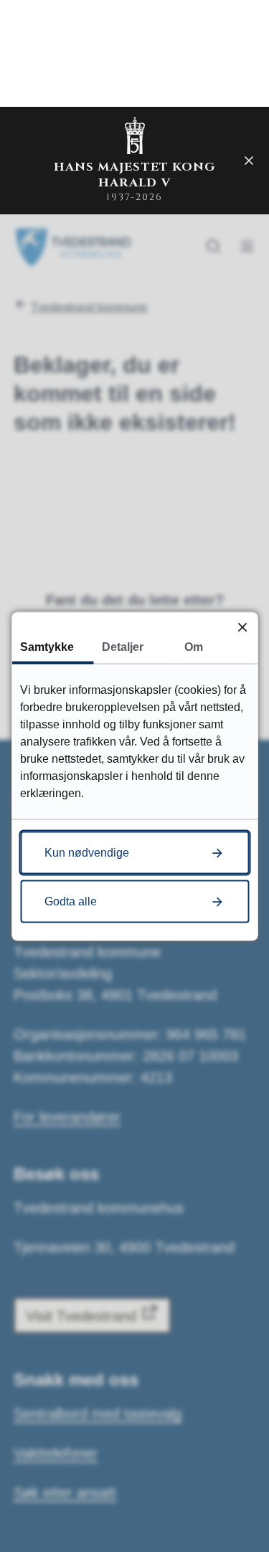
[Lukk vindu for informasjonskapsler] (242, 627)
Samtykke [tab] (47, 646)
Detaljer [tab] (122, 646)
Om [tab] (193, 646)
